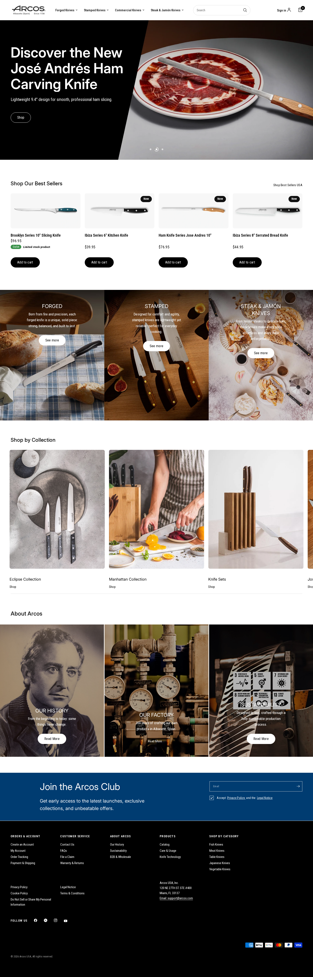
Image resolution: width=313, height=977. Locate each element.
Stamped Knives (94, 10)
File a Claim (67, 857)
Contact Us (67, 844)
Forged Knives (64, 10)
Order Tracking (19, 857)
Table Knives (216, 857)
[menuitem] (66, 10)
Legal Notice (265, 798)
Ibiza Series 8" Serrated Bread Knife (260, 235)
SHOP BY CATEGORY (224, 836)
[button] (21, 117)
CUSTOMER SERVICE (75, 836)
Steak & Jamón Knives (165, 10)
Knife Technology (170, 857)
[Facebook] (38, 920)
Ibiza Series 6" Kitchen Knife (106, 235)
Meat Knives (216, 851)
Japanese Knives (219, 863)
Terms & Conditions (72, 893)
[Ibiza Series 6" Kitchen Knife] (120, 210)
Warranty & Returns (72, 863)
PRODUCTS (167, 836)
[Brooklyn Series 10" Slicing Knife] (45, 210)
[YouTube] (68, 920)
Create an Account (22, 844)
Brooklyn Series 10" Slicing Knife (36, 235)
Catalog (164, 844)
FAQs (63, 851)
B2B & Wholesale (120, 857)
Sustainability (118, 851)
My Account (18, 851)
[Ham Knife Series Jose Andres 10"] (193, 210)
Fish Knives (216, 844)
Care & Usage (168, 851)
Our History (117, 844)
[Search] (245, 10)
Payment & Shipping (23, 863)
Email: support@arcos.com (176, 898)
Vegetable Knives (219, 869)
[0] (299, 10)
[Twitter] (48, 920)
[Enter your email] (298, 786)
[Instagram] (58, 920)
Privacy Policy (236, 798)
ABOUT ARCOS (120, 836)
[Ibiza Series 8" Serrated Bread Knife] (268, 210)
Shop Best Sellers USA (287, 185)
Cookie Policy (19, 893)
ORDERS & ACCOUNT (25, 836)
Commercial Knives (128, 10)
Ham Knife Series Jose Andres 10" (185, 235)
